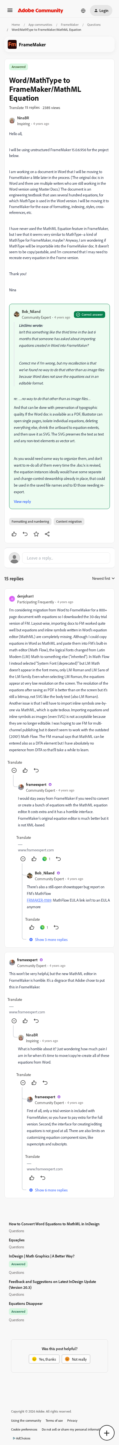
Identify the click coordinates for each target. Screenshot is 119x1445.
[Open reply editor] (59, 558)
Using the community (26, 1420)
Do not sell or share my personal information (73, 1429)
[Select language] (83, 10)
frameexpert (36, 784)
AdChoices (23, 1438)
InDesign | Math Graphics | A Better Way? (41, 1256)
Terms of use (54, 1420)
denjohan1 (25, 596)
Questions (94, 24)
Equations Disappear (26, 1303)
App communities (40, 24)
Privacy (72, 1420)
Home (16, 24)
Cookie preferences (24, 1429)
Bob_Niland (31, 311)
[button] (10, 12)
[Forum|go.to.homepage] (40, 10)
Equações (17, 1240)
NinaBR (23, 117)
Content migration (69, 521)
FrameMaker (70, 24)
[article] (59, 684)
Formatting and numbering (30, 521)
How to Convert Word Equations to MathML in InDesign (54, 1223)
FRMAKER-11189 (39, 900)
